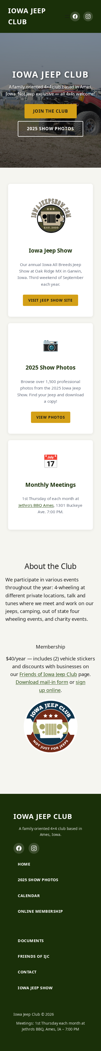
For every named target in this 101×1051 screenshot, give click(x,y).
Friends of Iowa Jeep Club (48, 674)
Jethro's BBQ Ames (36, 505)
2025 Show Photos (50, 129)
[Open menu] (67, 16)
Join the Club (50, 111)
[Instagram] (88, 16)
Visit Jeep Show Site (50, 300)
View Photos (50, 417)
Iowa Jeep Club (42, 816)
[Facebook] (75, 16)
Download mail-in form (42, 682)
